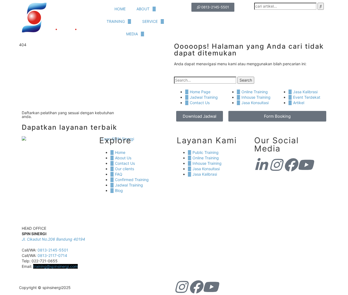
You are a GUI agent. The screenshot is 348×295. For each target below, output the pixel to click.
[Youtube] (305, 165)
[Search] (321, 6)
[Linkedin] (261, 165)
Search (246, 80)
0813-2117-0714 (52, 255)
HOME (120, 9)
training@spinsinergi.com (55, 266)
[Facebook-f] (195, 287)
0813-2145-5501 (53, 250)
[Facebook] (290, 165)
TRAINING (116, 21)
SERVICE (150, 21)
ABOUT (143, 9)
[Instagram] (275, 165)
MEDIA (132, 34)
